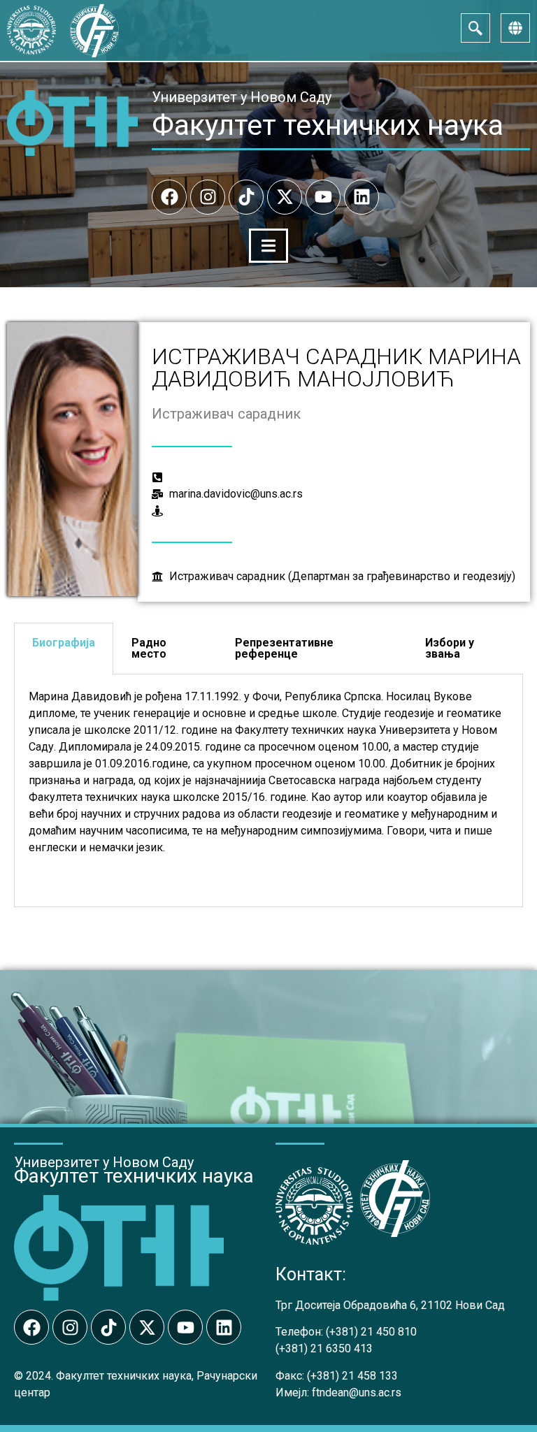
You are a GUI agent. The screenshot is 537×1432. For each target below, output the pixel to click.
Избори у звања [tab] (449, 648)
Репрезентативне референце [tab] (284, 648)
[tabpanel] (268, 791)
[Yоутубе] (323, 197)
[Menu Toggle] (268, 246)
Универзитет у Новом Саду (241, 97)
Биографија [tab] (63, 642)
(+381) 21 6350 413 (324, 1348)
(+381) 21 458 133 (352, 1375)
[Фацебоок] (169, 197)
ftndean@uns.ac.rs (356, 1392)
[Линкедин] (361, 197)
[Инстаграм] (207, 197)
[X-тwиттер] (284, 197)
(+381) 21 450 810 (371, 1331)
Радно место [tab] (148, 648)
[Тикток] (246, 197)
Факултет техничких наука (327, 125)
